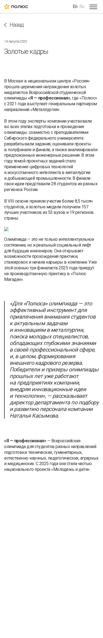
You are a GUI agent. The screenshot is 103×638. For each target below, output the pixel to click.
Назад (17, 25)
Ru (81, 6)
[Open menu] (93, 6)
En (75, 6)
